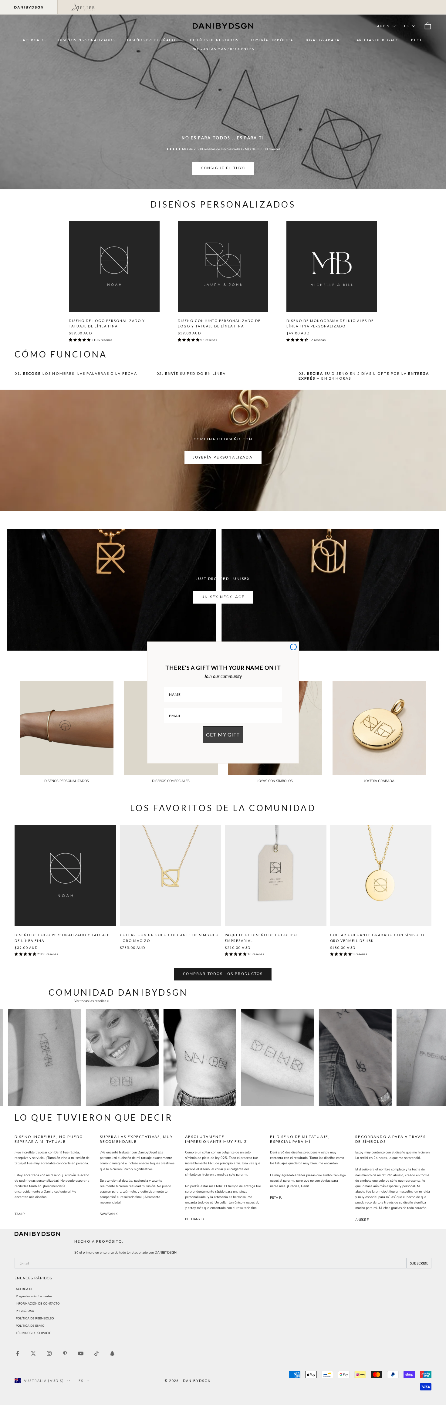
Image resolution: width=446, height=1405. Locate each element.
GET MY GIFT (223, 734)
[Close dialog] (293, 647)
